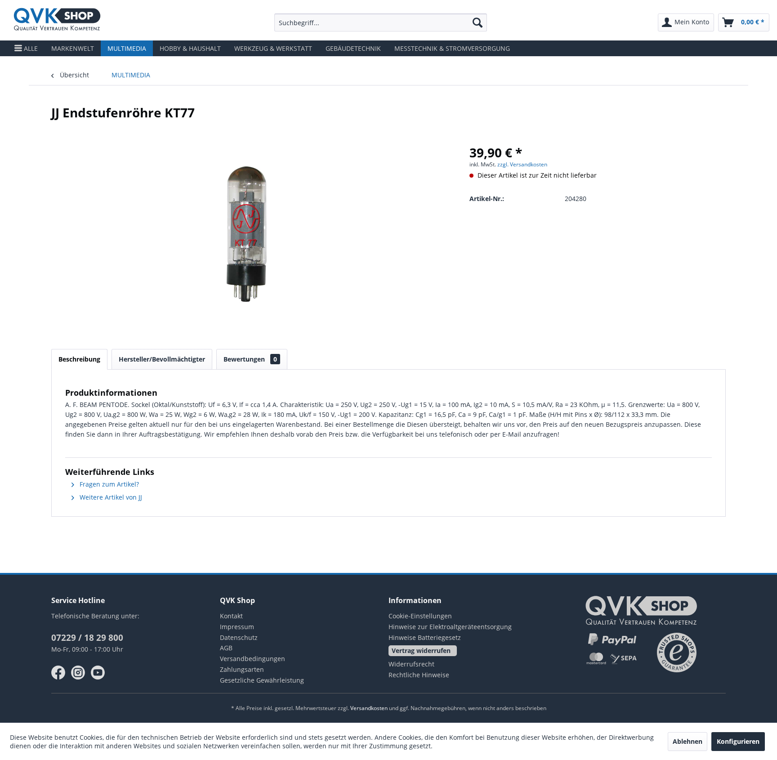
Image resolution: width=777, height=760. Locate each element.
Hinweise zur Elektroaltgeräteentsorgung (450, 626)
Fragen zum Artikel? (108, 484)
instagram (78, 673)
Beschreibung (79, 359)
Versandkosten (369, 708)
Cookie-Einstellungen (420, 616)
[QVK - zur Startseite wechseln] (57, 20)
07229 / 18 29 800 (87, 638)
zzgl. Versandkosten (522, 164)
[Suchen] (477, 22)
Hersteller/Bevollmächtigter (162, 359)
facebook (58, 673)
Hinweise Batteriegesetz (424, 637)
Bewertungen (250, 359)
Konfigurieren (738, 741)
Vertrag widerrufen (421, 650)
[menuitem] (380, 22)
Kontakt (231, 616)
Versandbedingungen (252, 658)
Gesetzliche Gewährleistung (262, 680)
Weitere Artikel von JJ (110, 497)
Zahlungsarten (242, 669)
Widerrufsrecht (411, 664)
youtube (98, 673)
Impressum (237, 626)
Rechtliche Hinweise (418, 675)
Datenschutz (239, 637)
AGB (226, 648)
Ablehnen (687, 741)
